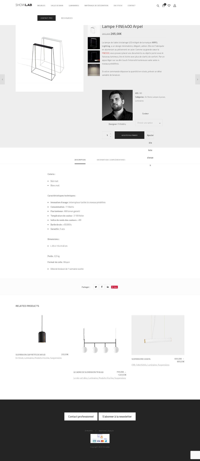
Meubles (41, 5)
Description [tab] (80, 159)
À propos (89, 430)
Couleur (145, 113)
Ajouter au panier (129, 135)
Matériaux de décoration (96, 5)
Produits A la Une (42, 358)
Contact (132, 5)
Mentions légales (106, 430)
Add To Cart (21, 358)
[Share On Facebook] (101, 286)
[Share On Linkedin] (107, 286)
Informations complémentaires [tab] (111, 159)
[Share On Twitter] (96, 286)
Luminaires (74, 5)
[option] (50, 58)
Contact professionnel (81, 416)
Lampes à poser (159, 97)
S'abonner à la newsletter (117, 416)
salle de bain (57, 5)
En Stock (118, 5)
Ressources (67, 18)
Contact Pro (47, 18)
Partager (86, 287)
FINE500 (105, 53)
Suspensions (56, 358)
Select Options (81, 378)
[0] (163, 5)
